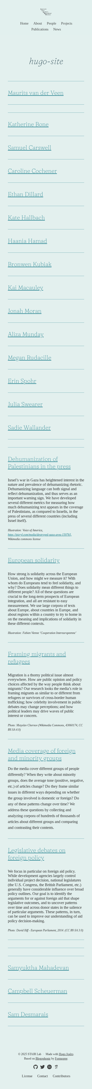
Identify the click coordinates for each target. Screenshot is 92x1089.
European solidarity (34, 560)
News (57, 29)
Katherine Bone (28, 124)
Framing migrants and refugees (37, 657)
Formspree (61, 1058)
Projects (66, 23)
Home (24, 23)
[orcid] (49, 1067)
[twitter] (42, 1067)
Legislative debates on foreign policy (37, 854)
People (51, 23)
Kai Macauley (25, 287)
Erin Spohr (22, 380)
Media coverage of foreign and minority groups (42, 754)
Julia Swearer (25, 404)
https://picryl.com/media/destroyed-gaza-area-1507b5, (40, 534)
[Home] (46, 12)
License (27, 1076)
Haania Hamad (27, 240)
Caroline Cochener (32, 170)
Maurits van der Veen (36, 92)
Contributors (61, 1076)
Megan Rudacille (29, 357)
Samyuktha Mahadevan (38, 967)
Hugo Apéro (66, 1054)
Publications (39, 29)
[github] (35, 1067)
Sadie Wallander (29, 427)
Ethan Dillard (25, 194)
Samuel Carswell (29, 147)
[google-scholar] (55, 1067)
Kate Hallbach (26, 217)
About (37, 23)
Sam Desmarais (28, 1014)
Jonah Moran (24, 310)
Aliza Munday (26, 334)
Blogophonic (43, 1058)
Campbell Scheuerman (37, 990)
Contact (42, 1076)
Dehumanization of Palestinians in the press (39, 462)
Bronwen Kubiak (30, 264)
